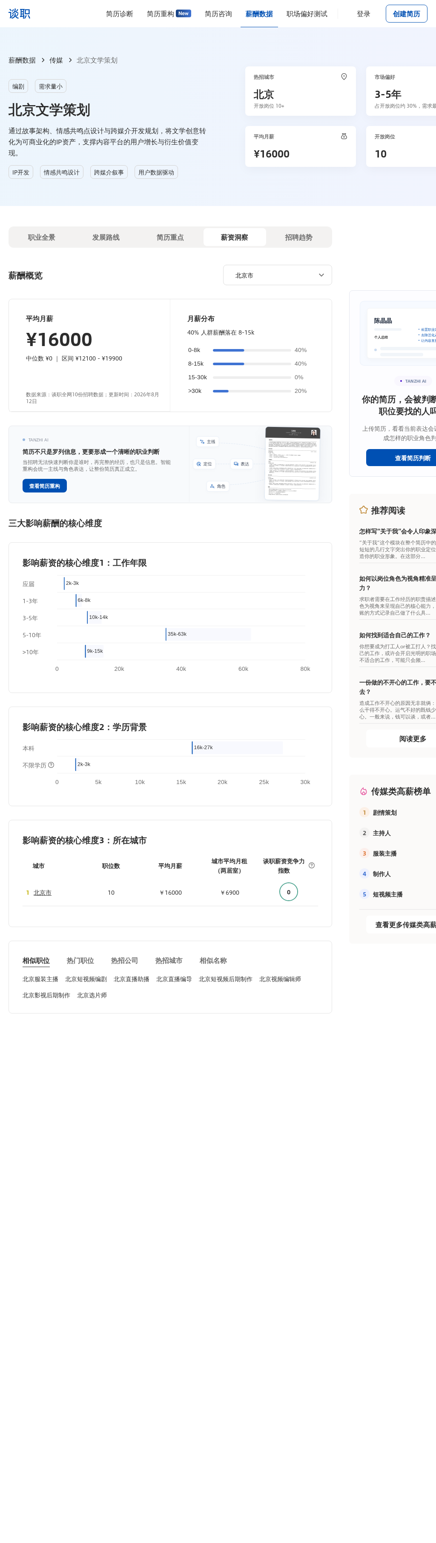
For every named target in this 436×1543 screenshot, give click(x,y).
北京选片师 (92, 994)
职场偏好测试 (307, 13)
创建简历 (406, 13)
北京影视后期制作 (46, 994)
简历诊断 (119, 13)
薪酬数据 (259, 13)
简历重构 (160, 13)
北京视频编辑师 (280, 978)
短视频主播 (388, 894)
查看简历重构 (44, 486)
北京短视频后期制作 (225, 978)
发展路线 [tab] (106, 237)
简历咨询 (218, 13)
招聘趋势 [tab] (299, 237)
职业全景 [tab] (41, 237)
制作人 (382, 873)
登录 (363, 13)
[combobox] (274, 275)
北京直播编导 (174, 978)
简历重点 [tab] (170, 237)
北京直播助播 (131, 978)
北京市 (43, 892)
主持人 (382, 832)
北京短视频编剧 (86, 978)
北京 (264, 93)
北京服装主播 (40, 978)
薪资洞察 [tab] (234, 237)
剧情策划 (385, 812)
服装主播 (385, 853)
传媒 (56, 59)
